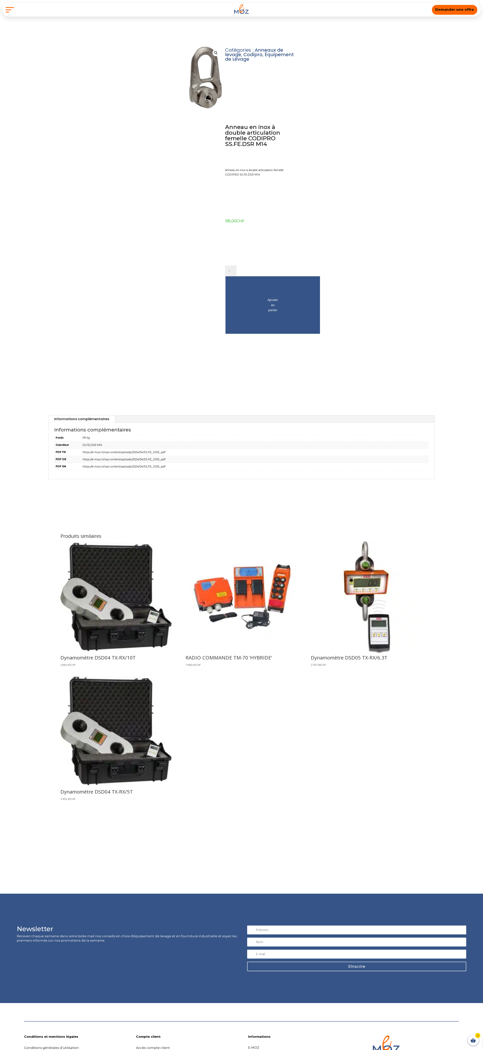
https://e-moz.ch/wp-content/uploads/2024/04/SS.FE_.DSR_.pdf (123, 452)
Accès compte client (153, 1048)
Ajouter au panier (273, 305)
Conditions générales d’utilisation (51, 1048)
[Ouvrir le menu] (10, 9)
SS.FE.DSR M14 (92, 445)
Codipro (252, 54)
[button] (215, 52)
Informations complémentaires (81, 419)
